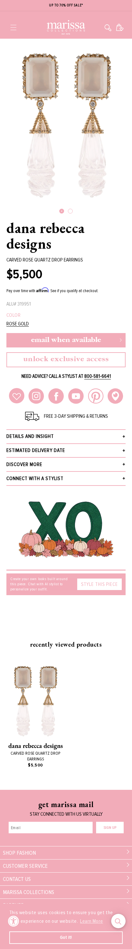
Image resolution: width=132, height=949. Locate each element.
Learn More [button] (91, 921)
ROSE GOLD (17, 324)
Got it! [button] (66, 937)
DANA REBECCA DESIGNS (45, 236)
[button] (13, 27)
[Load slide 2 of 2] (70, 211)
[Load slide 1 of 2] (61, 211)
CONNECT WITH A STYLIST (34, 478)
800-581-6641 (97, 376)
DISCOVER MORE (24, 464)
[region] (66, 5)
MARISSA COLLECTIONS (28, 892)
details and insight (30, 436)
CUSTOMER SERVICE (25, 865)
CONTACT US (17, 879)
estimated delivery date (35, 450)
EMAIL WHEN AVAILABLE (66, 340)
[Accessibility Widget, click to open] (13, 921)
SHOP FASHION (19, 852)
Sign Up (109, 827)
